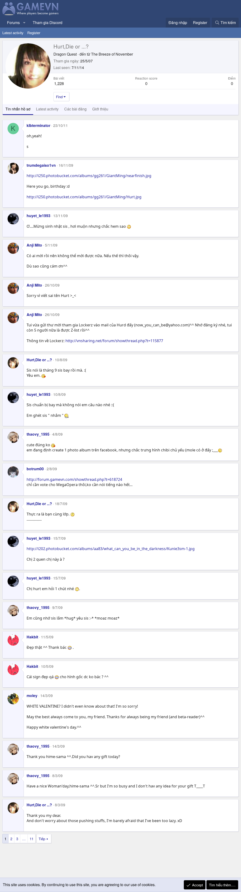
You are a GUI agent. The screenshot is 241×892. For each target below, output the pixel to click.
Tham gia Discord (47, 22)
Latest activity (13, 32)
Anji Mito (34, 245)
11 (31, 838)
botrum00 (35, 468)
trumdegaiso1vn (41, 165)
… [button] (24, 838)
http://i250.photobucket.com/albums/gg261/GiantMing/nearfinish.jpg (89, 175)
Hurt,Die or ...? (39, 359)
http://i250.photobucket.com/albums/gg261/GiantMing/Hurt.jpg (84, 196)
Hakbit (32, 637)
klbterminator (38, 125)
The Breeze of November (112, 54)
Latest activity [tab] (47, 109)
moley (32, 695)
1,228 (59, 83)
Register (33, 32)
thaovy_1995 (38, 434)
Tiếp (42, 838)
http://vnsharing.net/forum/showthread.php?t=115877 (114, 340)
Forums (13, 22)
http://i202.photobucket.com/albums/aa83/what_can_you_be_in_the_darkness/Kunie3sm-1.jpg (111, 548)
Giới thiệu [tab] (100, 109)
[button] (24, 23)
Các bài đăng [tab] (75, 109)
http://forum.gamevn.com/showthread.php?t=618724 (74, 479)
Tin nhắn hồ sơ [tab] (17, 109)
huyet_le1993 (38, 215)
